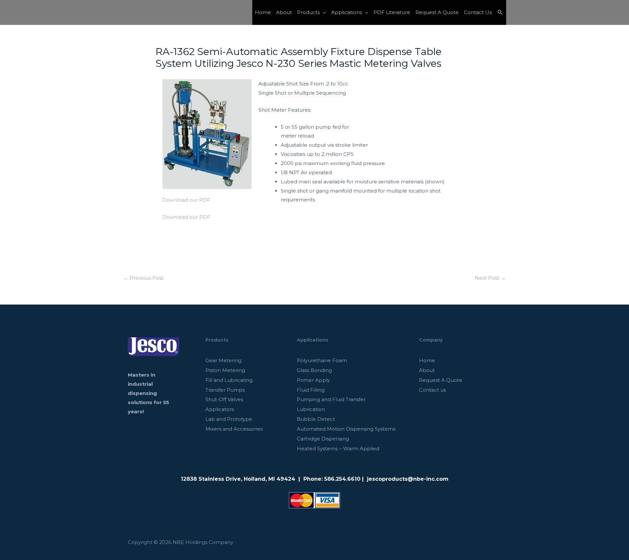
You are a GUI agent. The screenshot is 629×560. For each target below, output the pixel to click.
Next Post (490, 278)
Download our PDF (186, 200)
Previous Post (143, 278)
